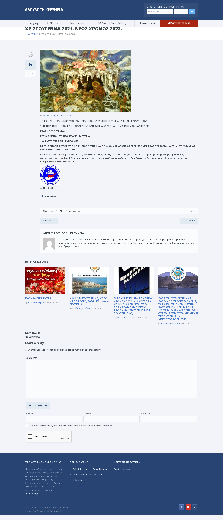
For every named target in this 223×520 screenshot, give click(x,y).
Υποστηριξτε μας (179, 23)
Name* (29, 413)
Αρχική (33, 23)
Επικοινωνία (147, 23)
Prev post (50, 220)
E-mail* (87, 413)
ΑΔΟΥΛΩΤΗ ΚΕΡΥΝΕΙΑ (44, 10)
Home (27, 34)
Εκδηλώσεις (77, 23)
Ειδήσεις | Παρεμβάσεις (112, 23)
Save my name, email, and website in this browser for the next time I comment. (71, 425)
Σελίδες (51, 23)
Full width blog (80, 468)
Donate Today (80, 474)
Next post (188, 220)
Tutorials (77, 479)
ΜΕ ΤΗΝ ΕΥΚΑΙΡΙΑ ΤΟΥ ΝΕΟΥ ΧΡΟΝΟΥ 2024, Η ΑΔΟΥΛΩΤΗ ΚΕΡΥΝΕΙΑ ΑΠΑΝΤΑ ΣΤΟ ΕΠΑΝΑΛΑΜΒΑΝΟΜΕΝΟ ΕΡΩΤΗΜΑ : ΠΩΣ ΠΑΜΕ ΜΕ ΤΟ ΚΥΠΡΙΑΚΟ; (133, 306)
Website (145, 413)
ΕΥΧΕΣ (35, 34)
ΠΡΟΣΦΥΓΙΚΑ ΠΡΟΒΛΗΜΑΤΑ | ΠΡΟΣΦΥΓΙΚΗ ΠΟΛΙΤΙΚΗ (100, 474)
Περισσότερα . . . (33, 493)
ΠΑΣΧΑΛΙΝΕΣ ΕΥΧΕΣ (38, 298)
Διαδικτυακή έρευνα (124, 468)
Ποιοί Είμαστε (99, 468)
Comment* (31, 357)
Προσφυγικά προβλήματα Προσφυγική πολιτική (57, 26)
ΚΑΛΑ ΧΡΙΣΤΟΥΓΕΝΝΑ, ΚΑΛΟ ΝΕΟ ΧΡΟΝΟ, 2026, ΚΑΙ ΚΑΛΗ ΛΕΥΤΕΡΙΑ (89, 301)
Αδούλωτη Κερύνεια (52, 115)
